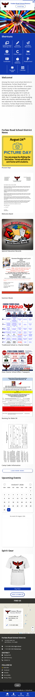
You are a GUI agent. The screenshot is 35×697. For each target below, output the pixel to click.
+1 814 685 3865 (9, 649)
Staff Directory (8, 657)
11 (13, 498)
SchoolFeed (29, 690)
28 (26, 506)
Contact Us (7, 660)
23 (4, 506)
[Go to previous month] (5, 484)
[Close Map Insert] (30, 610)
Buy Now (17, 589)
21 (26, 502)
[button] (32, 627)
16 (4, 502)
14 (26, 498)
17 (8, 502)
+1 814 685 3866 (13, 625)
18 (13, 502)
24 (8, 506)
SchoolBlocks (20, 690)
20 (22, 502)
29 (30, 506)
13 (22, 498)
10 (8, 498)
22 (30, 502)
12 (17, 498)
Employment (7, 655)
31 (8, 510)
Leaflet (20, 633)
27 (22, 506)
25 (13, 506)
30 (4, 510)
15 (30, 498)
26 (17, 506)
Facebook (6, 670)
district (6, 653)
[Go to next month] (30, 484)
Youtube (6, 672)
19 (17, 502)
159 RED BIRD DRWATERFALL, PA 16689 (11, 641)
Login (17, 685)
